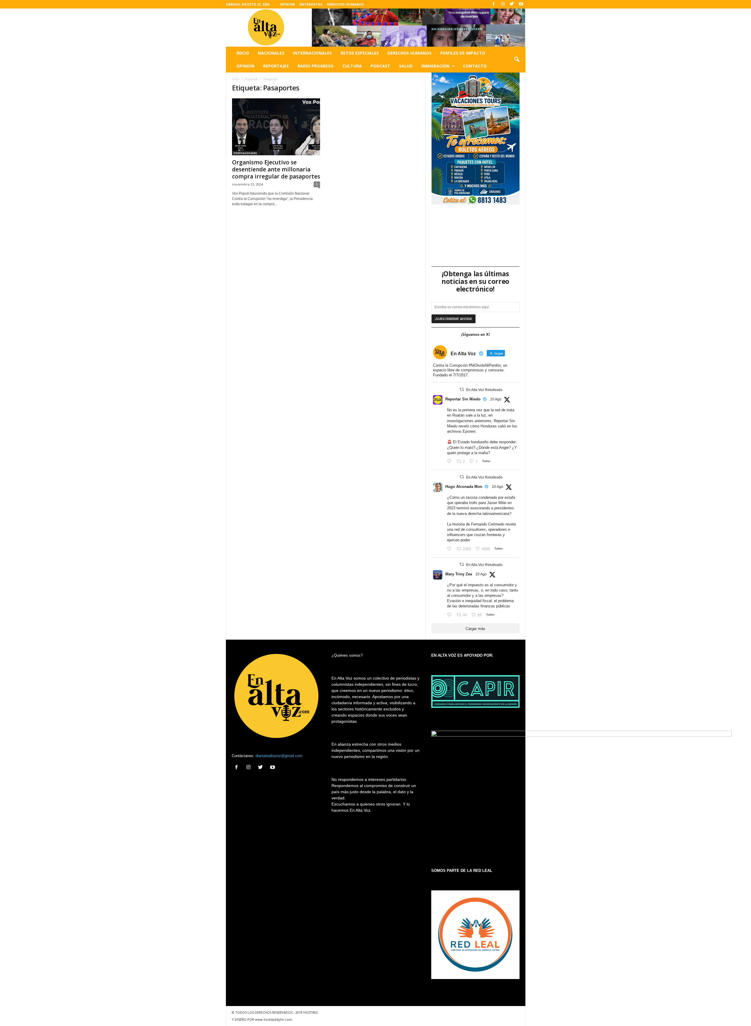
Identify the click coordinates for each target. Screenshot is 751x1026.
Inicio (242, 53)
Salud (405, 66)
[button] (516, 59)
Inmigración (435, 66)
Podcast (380, 66)
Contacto (475, 66)
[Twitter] (511, 4)
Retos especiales (360, 53)
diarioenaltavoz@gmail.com (279, 756)
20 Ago (495, 399)
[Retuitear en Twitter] (462, 389)
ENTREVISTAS (311, 4)
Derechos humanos (410, 53)
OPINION (287, 4)
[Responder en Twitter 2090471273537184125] (450, 615)
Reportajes (276, 66)
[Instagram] (502, 4)
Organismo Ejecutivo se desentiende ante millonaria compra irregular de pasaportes (276, 169)
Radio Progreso (315, 66)
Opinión (245, 66)
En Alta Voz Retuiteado (484, 390)
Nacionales (271, 53)
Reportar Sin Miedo (463, 399)
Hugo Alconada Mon (463, 486)
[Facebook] (493, 4)
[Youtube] (521, 4)
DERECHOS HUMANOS (345, 4)
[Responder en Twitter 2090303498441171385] (450, 461)
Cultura (352, 66)
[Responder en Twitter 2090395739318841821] (450, 549)
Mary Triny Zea (458, 574)
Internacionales (312, 53)
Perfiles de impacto (462, 53)
